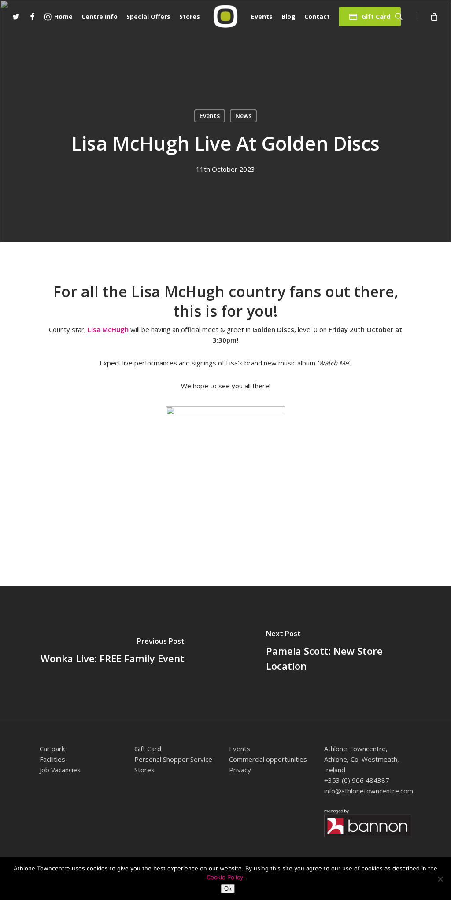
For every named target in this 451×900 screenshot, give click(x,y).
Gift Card (147, 748)
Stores (144, 769)
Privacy (240, 769)
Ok (228, 888)
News (243, 115)
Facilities (52, 759)
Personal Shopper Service (173, 759)
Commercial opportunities (268, 759)
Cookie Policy (225, 877)
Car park (52, 748)
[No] (440, 878)
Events (210, 115)
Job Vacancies (60, 769)
